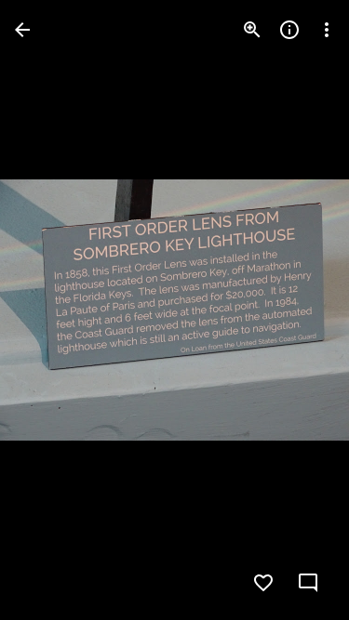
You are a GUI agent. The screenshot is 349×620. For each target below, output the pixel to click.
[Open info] (289, 29)
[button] (52, 310)
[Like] (263, 583)
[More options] (326, 29)
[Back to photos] (22, 29)
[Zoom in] (252, 29)
